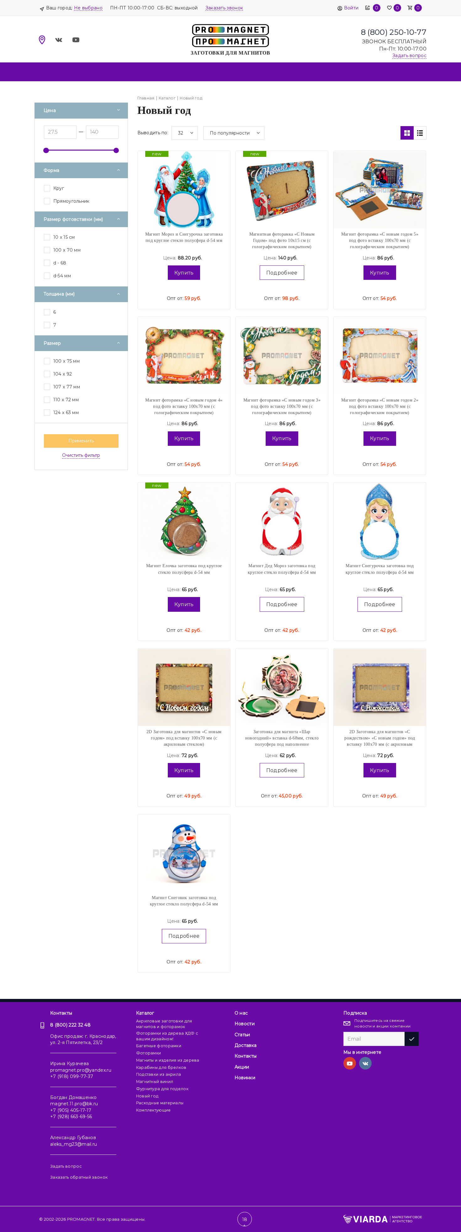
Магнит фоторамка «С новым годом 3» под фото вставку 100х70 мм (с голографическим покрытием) (282, 406)
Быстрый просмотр (184, 176)
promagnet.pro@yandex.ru (80, 1070)
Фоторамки (148, 1053)
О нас (241, 1013)
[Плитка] (407, 133)
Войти (351, 8)
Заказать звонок (224, 8)
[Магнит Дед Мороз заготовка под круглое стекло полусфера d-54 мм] (282, 521)
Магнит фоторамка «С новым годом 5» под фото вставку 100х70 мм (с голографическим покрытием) (379, 240)
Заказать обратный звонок (79, 1177)
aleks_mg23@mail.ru (73, 1144)
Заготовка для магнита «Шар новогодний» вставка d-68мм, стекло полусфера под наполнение (282, 738)
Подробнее (282, 273)
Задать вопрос (66, 1166)
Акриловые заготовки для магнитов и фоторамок (164, 1024)
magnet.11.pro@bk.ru (74, 1104)
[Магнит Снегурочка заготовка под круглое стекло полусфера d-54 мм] (380, 521)
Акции (242, 1067)
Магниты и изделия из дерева (167, 1060)
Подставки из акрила (158, 1074)
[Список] (420, 133)
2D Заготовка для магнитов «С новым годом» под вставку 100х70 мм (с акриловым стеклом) (183, 738)
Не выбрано (88, 8)
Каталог (145, 1013)
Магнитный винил (154, 1081)
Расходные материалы (160, 1103)
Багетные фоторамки (158, 1045)
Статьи (242, 1034)
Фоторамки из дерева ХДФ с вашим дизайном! (167, 1036)
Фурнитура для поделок (162, 1088)
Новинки (245, 1077)
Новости (245, 1024)
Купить (184, 273)
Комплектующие (153, 1110)
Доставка (246, 1045)
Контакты (61, 1013)
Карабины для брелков (161, 1067)
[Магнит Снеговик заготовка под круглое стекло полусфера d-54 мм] (184, 853)
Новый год (147, 1096)
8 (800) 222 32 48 (70, 1025)
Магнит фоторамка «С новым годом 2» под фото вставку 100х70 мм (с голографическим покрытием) (379, 406)
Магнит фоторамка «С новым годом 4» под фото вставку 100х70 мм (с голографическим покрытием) (183, 406)
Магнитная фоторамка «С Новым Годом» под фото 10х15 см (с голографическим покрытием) (282, 240)
